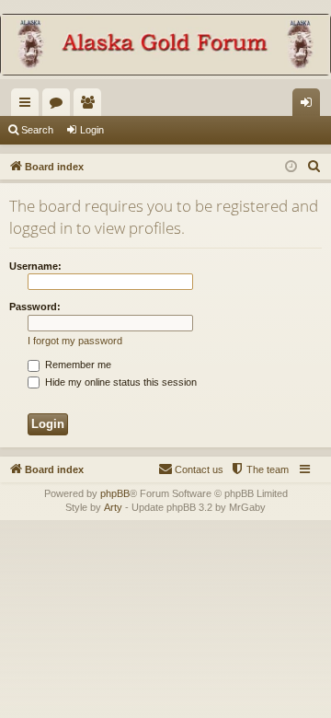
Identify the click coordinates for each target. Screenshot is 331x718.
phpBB (115, 493)
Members (91, 106)
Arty (113, 507)
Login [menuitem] (310, 106)
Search (37, 129)
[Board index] (165, 46)
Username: (35, 266)
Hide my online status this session (119, 382)
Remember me (76, 364)
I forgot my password (75, 340)
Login (92, 129)
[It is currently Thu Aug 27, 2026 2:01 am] (291, 167)
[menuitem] (314, 166)
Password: (35, 306)
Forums (60, 106)
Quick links (28, 106)
